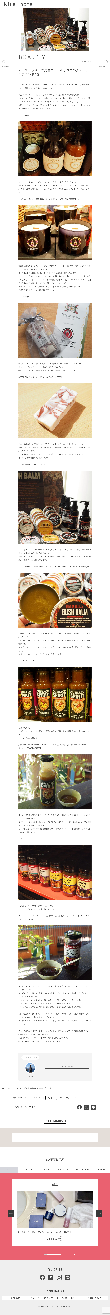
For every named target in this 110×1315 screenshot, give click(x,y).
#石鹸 (59, 1098)
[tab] (45, 1254)
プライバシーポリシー (68, 1298)
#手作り (51, 1098)
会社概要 (15, 1298)
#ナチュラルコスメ (20, 1098)
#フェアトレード (37, 1098)
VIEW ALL (52, 1238)
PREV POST (7, 67)
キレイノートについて (41, 1298)
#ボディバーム (71, 1098)
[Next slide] (99, 1213)
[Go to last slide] (11, 1213)
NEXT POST (103, 67)
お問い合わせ (95, 1298)
